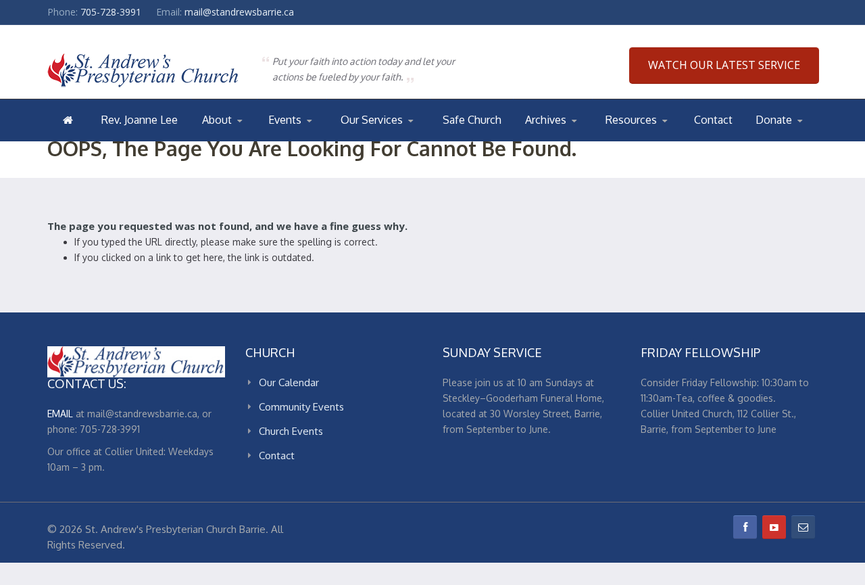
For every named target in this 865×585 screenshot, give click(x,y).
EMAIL (60, 413)
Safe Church (472, 119)
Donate (774, 119)
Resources (631, 119)
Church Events (322, 138)
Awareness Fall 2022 (579, 138)
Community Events (301, 406)
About (217, 119)
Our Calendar (301, 140)
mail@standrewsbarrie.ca (239, 11)
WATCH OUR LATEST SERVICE (724, 64)
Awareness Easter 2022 (580, 140)
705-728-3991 (110, 11)
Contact (713, 119)
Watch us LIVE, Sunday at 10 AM (391, 140)
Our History (256, 138)
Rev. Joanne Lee (139, 119)
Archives (545, 119)
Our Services (372, 119)
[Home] (67, 120)
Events (284, 119)
